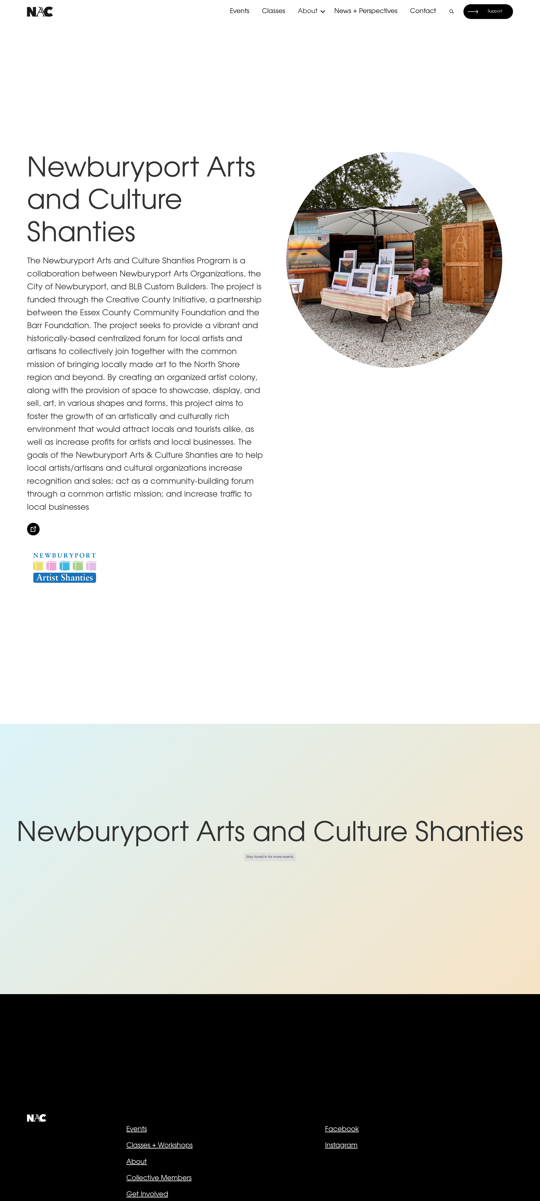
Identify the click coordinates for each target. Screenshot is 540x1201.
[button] (312, 11)
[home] (40, 12)
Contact (423, 11)
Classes (273, 11)
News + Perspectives (365, 11)
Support (495, 11)
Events (239, 11)
